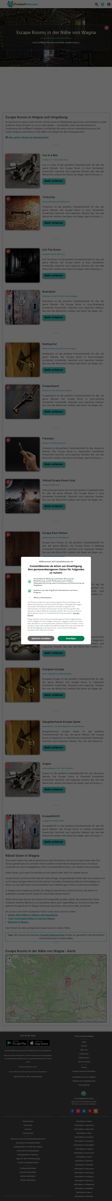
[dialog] (56, 600)
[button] (56, 598)
